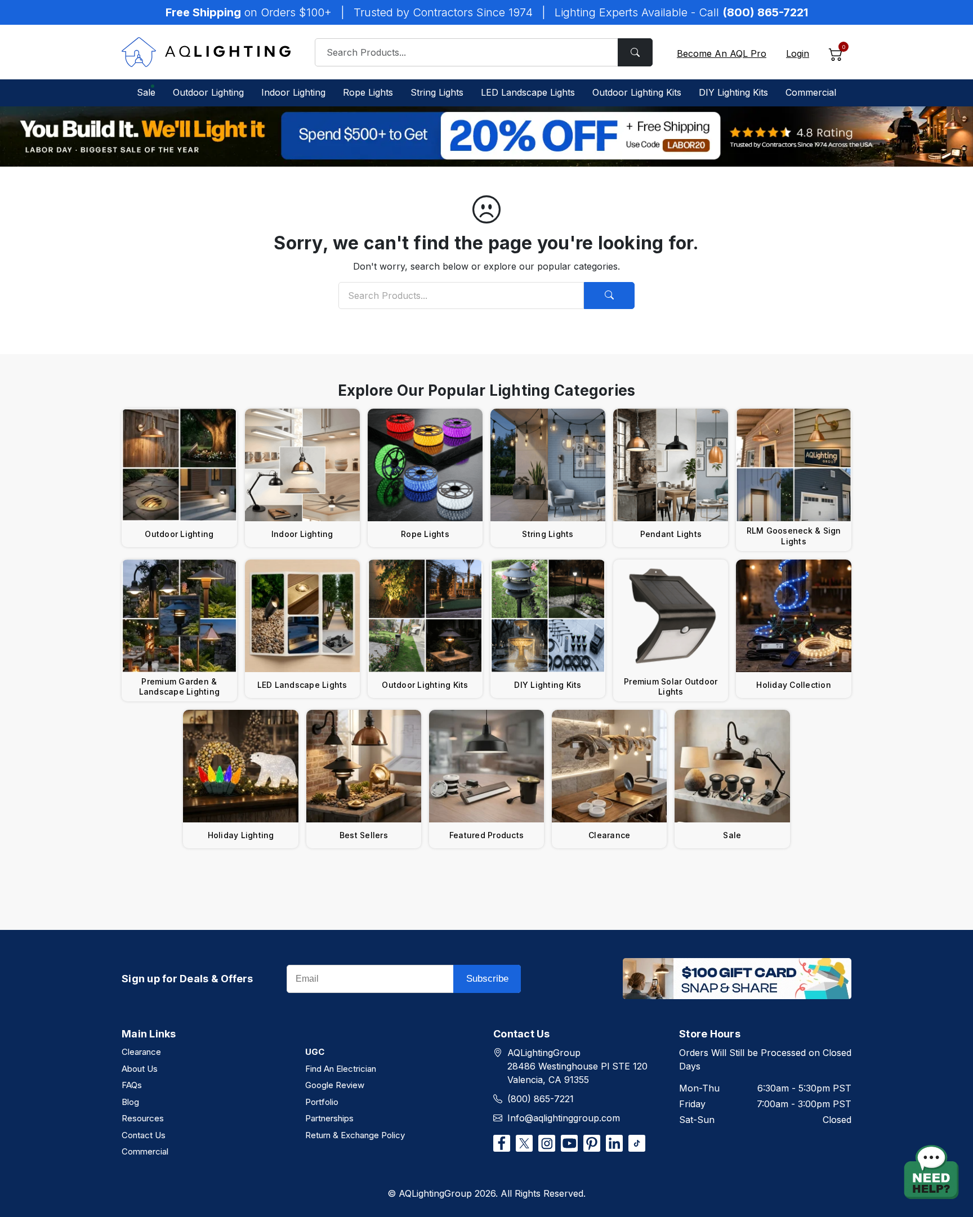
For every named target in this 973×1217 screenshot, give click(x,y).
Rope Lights (368, 92)
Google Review (334, 1085)
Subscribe (487, 978)
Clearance (141, 1051)
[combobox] (484, 52)
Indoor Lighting (293, 92)
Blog (130, 1102)
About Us (140, 1068)
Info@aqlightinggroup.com (563, 1118)
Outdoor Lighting (208, 92)
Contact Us (144, 1135)
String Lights (436, 92)
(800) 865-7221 (540, 1098)
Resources (143, 1118)
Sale (146, 92)
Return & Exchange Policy (355, 1135)
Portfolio (321, 1102)
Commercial (810, 92)
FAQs (132, 1085)
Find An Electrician (340, 1068)
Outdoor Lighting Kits (636, 92)
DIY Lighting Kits (733, 92)
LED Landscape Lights (528, 92)
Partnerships (329, 1118)
